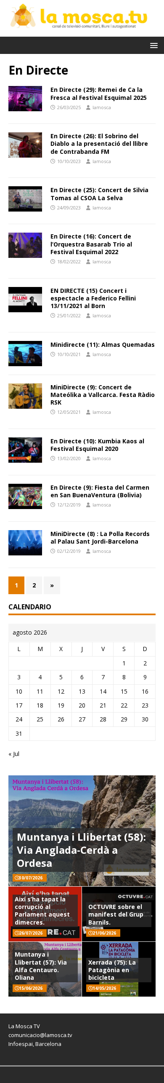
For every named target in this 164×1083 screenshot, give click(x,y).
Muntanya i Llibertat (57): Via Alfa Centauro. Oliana (41, 965)
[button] (152, 45)
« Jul (13, 754)
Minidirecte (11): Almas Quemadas (102, 344)
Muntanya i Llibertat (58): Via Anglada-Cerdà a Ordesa (81, 850)
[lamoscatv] (82, 32)
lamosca (102, 107)
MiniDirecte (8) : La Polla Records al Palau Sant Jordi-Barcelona (100, 537)
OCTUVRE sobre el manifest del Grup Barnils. (115, 914)
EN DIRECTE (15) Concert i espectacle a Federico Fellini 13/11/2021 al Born (93, 298)
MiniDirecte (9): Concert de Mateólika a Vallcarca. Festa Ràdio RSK (102, 394)
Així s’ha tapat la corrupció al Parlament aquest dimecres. (42, 910)
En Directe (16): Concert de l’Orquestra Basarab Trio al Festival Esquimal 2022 (91, 243)
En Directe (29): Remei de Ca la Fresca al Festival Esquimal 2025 (98, 93)
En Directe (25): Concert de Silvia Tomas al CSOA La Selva (99, 193)
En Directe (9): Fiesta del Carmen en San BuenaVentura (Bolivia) (99, 491)
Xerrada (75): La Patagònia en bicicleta (112, 969)
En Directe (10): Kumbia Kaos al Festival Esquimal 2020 (97, 445)
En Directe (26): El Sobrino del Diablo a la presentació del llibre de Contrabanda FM (99, 143)
